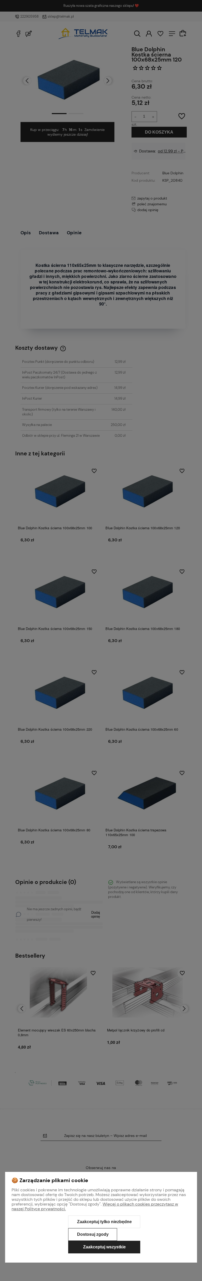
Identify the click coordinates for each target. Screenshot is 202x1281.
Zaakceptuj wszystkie (104, 1247)
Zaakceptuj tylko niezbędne (104, 1221)
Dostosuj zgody (93, 1234)
